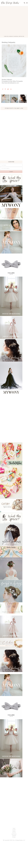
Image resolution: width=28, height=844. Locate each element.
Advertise (14, 835)
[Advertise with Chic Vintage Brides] (11, 179)
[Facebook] (2, 89)
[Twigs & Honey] (14, 99)
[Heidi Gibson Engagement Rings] (11, 504)
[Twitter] (8, 89)
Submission (14, 834)
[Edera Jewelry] (11, 225)
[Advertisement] (14, 21)
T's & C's (14, 832)
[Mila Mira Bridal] (11, 768)
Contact (14, 829)
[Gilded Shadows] (23, 99)
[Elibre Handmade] (11, 644)
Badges (14, 837)
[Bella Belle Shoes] (11, 551)
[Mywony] (5, 99)
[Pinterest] (5, 89)
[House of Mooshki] (11, 296)
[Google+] (11, 89)
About (14, 828)
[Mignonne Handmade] (11, 213)
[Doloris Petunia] (11, 568)
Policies (14, 831)
